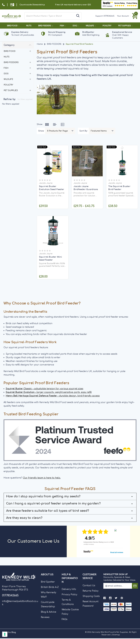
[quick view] (52, 164)
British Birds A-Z (50, 587)
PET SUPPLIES (124, 25)
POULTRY (107, 25)
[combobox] (50, 16)
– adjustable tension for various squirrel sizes (44, 388)
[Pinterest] (122, 598)
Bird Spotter (48, 582)
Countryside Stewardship (32, 5)
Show (41, 131)
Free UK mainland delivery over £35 (73, 5)
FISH (62, 25)
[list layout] (55, 124)
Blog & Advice (48, 612)
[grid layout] (47, 124)
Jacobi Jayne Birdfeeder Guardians (86, 188)
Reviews (45, 617)
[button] (70, 496)
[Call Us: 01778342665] (3, 5)
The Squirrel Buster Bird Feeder (119, 188)
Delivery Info (69, 589)
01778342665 (108, 16)
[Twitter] (116, 598)
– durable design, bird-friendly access (53, 396)
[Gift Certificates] (12, 5)
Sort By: (83, 131)
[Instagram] (110, 598)
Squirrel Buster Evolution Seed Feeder (51, 188)
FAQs (64, 619)
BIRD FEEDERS (45, 25)
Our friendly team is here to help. (42, 478)
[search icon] (78, 16)
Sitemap (116, 635)
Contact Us (89, 585)
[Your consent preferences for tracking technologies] (4, 634)
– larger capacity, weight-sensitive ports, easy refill (49, 392)
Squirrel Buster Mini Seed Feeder (50, 258)
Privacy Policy (69, 594)
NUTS (28, 25)
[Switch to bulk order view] (62, 124)
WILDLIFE (90, 25)
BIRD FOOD (12, 25)
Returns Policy (90, 591)
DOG (75, 25)
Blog (13, 632)
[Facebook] (104, 598)
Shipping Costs (91, 596)
